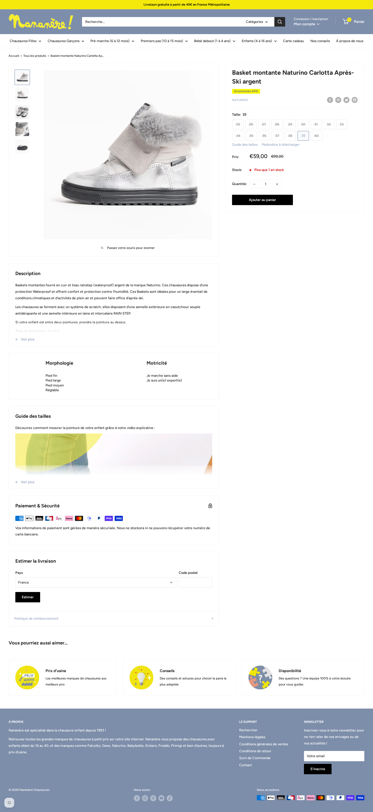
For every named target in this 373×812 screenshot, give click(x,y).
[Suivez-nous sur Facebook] (137, 798)
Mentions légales (252, 737)
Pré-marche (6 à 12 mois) (110, 41)
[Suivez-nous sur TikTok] (170, 798)
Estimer (28, 597)
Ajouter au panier (262, 200)
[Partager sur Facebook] (330, 100)
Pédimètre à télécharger (281, 145)
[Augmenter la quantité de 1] (277, 184)
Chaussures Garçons (63, 41)
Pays (19, 573)
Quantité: (239, 184)
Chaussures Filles (23, 41)
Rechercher (248, 730)
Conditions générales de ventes (263, 744)
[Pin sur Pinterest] (338, 100)
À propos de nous (349, 41)
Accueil (14, 56)
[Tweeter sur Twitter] (346, 100)
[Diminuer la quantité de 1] (254, 184)
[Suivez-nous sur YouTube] (161, 798)
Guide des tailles (245, 145)
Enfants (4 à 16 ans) (257, 41)
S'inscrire (317, 769)
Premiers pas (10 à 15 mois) (162, 41)
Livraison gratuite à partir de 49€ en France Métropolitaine (187, 4)
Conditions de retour (255, 751)
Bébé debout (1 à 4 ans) (212, 41)
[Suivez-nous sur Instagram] (145, 798)
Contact (245, 765)
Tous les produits (34, 56)
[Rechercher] (279, 22)
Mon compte (305, 24)
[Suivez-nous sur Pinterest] (153, 798)
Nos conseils (320, 41)
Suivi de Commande (254, 758)
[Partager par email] (355, 100)
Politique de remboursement (36, 618)
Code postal (188, 573)
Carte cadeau (293, 41)
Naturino (240, 100)
